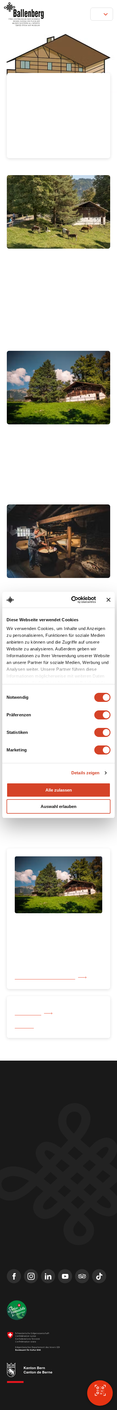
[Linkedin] (48, 1265)
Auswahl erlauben (58, 806)
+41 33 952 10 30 (23, 1102)
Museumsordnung (19, 1393)
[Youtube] (65, 1265)
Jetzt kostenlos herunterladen (45, 966)
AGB (34, 1388)
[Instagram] (31, 1265)
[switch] (102, 714)
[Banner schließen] (108, 600)
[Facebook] (14, 1265)
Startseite (24, 1015)
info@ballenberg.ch (26, 1109)
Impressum (15, 1388)
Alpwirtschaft (28, 1002)
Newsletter (18, 1197)
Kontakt (14, 1187)
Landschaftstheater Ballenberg (38, 1228)
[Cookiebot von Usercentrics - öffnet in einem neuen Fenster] (72, 599)
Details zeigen (85, 772)
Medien (14, 1207)
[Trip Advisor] (82, 1265)
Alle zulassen (58, 790)
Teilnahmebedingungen (61, 1388)
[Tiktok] (99, 1265)
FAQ (11, 1218)
